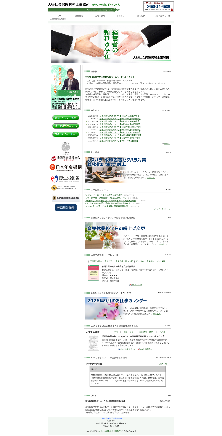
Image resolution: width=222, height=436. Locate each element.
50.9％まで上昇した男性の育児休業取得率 (103, 195)
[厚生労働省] (65, 183)
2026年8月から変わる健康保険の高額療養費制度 (106, 206)
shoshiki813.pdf (146, 349)
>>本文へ (151, 177)
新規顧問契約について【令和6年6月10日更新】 (120, 130)
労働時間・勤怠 (146, 332)
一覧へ (167, 143)
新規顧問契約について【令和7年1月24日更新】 (120, 124)
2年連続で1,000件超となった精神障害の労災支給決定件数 (110, 201)
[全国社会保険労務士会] (66, 201)
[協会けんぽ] (65, 161)
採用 (116, 332)
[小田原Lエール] (65, 155)
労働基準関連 (96, 261)
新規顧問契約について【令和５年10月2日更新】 (121, 135)
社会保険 (161, 261)
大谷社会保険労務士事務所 (110, 431)
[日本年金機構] (66, 170)
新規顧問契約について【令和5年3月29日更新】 (120, 138)
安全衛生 (140, 261)
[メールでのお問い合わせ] (158, 11)
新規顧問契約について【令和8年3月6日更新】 (120, 116)
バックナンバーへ (162, 209)
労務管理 (109, 261)
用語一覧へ (164, 364)
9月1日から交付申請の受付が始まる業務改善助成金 (108, 203)
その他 (162, 332)
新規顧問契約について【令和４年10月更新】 (119, 141)
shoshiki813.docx (127, 349)
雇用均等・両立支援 (124, 261)
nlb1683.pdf (137, 284)
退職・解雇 (128, 332)
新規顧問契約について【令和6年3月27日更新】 (120, 132)
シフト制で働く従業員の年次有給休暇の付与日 (106, 198)
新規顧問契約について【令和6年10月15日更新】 (121, 127)
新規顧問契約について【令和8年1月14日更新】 (120, 119)
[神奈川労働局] (66, 210)
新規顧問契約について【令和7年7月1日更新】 (120, 121)
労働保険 (150, 261)
